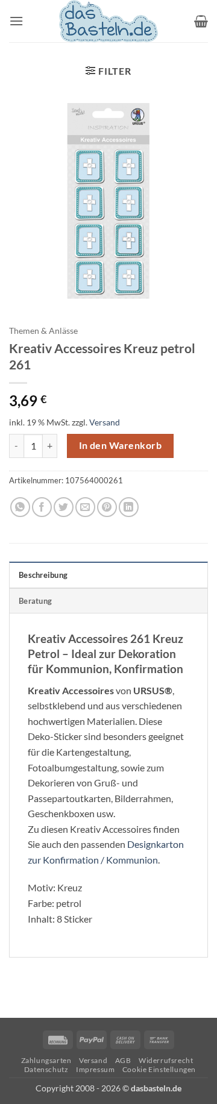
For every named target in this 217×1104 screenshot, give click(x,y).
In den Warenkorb (120, 445)
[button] (16, 21)
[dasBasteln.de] (108, 21)
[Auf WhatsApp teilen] (20, 507)
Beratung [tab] (35, 601)
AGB (123, 1060)
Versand (104, 422)
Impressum (95, 1069)
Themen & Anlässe (43, 331)
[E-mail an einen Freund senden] (85, 507)
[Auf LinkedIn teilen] (129, 507)
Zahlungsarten (46, 1060)
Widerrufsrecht (166, 1060)
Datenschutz (46, 1069)
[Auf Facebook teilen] (42, 507)
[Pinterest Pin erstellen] (107, 507)
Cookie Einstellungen (159, 1069)
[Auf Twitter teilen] (64, 507)
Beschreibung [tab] (43, 575)
